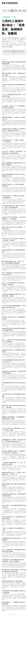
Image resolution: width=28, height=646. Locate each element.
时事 (14, 17)
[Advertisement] (14, 631)
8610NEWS (10, 3)
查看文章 (4, 70)
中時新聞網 (6, 17)
